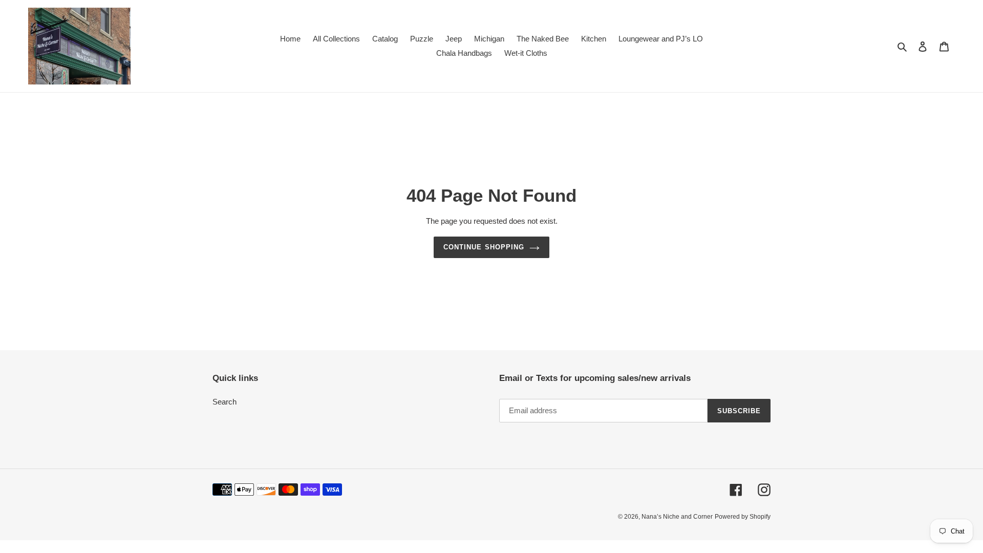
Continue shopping (483, 247)
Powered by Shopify (743, 516)
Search (224, 401)
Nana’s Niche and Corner (677, 516)
